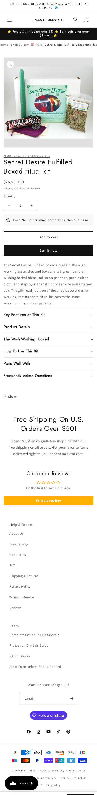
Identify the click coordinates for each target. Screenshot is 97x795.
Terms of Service (21, 597)
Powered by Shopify (52, 770)
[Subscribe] (72, 698)
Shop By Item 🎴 (22, 45)
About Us (16, 533)
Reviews (15, 608)
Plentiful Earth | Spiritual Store (27, 155)
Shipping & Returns (24, 576)
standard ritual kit (38, 297)
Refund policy (77, 770)
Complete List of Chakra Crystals (34, 635)
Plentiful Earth (30, 770)
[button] (9, 20)
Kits (39, 45)
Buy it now (48, 250)
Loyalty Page (18, 544)
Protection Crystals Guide (28, 645)
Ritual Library (19, 656)
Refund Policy (19, 586)
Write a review (48, 500)
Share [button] (12, 396)
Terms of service (47, 777)
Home (4, 45)
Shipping (8, 188)
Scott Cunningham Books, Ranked (35, 666)
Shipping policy (51, 785)
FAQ (12, 565)
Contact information (73, 777)
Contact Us (17, 555)
